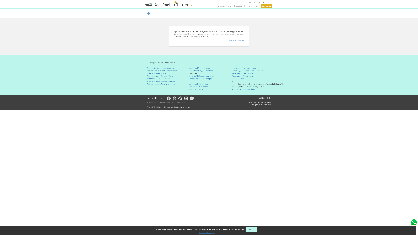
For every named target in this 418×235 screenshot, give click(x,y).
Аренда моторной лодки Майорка (161, 84)
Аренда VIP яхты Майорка (200, 68)
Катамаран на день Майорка (201, 71)
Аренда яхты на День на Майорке (161, 81)
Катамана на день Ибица (242, 73)
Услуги (249, 6)
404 (150, 13)
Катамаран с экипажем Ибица (244, 68)
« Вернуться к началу (236, 40)
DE (259, 2)
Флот (230, 6)
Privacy (150, 103)
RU (268, 2)
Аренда (239, 6)
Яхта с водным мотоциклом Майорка (247, 71)
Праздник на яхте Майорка (200, 79)
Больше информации (207, 233)
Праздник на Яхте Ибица (242, 76)
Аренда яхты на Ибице (156, 73)
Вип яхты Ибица (238, 79)
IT (264, 2)
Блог (257, 6)
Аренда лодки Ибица (198, 89)
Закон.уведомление (162, 103)
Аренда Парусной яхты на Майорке (162, 71)
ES (250, 2)
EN (255, 2)
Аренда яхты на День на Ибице (160, 76)
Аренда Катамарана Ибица (243, 89)
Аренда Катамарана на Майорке (160, 68)
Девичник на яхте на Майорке (159, 79)
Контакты (266, 6)
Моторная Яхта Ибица (198, 87)
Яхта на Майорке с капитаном (202, 76)
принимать (251, 229)
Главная (221, 6)
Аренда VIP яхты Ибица (199, 84)
